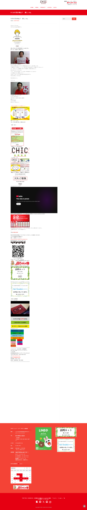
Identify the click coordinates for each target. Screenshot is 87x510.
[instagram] (50, 502)
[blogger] (40, 502)
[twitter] (43, 502)
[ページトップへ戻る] (84, 506)
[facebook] (37, 502)
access (50, 7)
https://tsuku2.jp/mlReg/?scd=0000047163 (19, 239)
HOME (31, 7)
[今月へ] (26, 468)
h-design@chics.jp (16, 357)
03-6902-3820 (15, 232)
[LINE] (47, 502)
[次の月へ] (29, 468)
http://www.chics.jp (16, 355)
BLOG (55, 7)
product (43, 7)
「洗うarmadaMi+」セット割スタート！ (18, 105)
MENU (36, 7)
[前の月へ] (23, 468)
